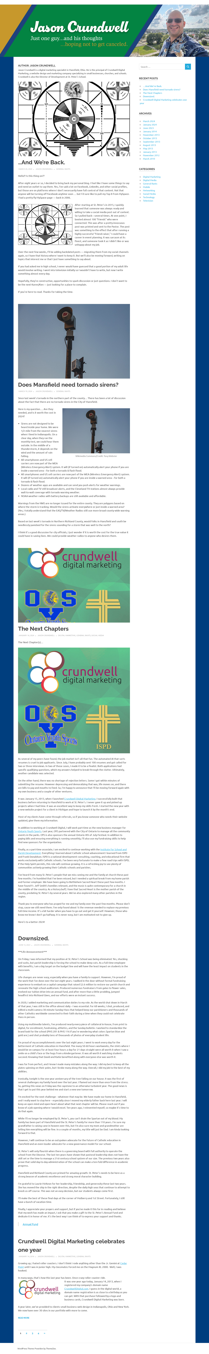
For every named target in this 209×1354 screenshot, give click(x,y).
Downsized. (33, 938)
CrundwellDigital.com (76, 1288)
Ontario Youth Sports (30, 831)
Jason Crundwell (44, 169)
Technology (149, 197)
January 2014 (150, 131)
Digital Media (149, 180)
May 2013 (148, 148)
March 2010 (149, 158)
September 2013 (151, 141)
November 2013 (151, 134)
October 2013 (150, 138)
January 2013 (150, 151)
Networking (149, 190)
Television (148, 200)
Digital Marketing (67, 635)
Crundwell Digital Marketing (80, 798)
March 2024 (149, 121)
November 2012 (151, 155)
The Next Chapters (43, 628)
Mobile (146, 186)
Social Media (97, 635)
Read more (23, 1318)
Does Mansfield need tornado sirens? (68, 384)
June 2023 (148, 127)
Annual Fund (30, 1224)
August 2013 (149, 145)
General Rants (63, 169)
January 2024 (150, 124)
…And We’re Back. (41, 162)
